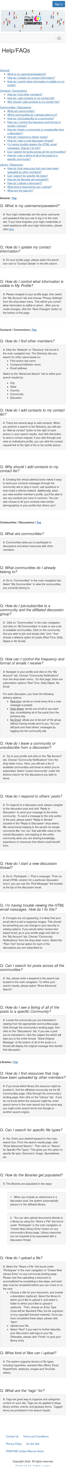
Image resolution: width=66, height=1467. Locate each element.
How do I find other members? (25, 94)
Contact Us (12, 1436)
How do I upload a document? (24, 183)
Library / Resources (11, 164)
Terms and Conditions (36, 1436)
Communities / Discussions (15, 107)
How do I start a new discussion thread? (30, 140)
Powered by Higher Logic (33, 1465)
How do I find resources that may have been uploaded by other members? (33, 170)
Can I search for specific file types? (27, 175)
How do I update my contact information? (31, 77)
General (4, 70)
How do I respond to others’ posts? (27, 137)
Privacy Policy (14, 1444)
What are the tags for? (20, 190)
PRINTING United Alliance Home (25, 1451)
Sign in (59, 4)
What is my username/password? (26, 74)
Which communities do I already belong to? (32, 114)
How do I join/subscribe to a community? (30, 118)
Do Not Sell (32, 1444)
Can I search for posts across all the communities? (36, 151)
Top (14, 198)
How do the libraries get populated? (28, 179)
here (11, 229)
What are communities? (21, 111)
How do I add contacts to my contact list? (31, 98)
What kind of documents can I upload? (29, 187)
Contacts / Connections (13, 90)
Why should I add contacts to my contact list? (33, 102)
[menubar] (33, 1444)
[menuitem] (12, 1436)
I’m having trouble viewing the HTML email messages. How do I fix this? (32, 146)
